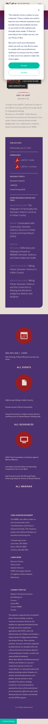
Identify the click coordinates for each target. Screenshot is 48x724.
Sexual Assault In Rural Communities (18, 407)
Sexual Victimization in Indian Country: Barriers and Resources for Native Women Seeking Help (22, 415)
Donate (13, 610)
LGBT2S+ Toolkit (27, 160)
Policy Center (15, 564)
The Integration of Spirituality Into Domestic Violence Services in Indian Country (23, 210)
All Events (24, 367)
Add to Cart (23, 95)
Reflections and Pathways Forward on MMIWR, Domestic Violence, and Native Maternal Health (23, 252)
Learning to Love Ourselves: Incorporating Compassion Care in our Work (20, 468)
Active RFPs (15, 603)
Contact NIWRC (16, 607)
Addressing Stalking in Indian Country (19, 400)
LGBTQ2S (13, 185)
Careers (14, 600)
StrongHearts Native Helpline (21, 574)
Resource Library (17, 561)
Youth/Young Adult (17, 189)
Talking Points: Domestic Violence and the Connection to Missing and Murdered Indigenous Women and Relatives (22, 288)
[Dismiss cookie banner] (39, 10)
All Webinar (24, 486)
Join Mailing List (16, 597)
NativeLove (15, 577)
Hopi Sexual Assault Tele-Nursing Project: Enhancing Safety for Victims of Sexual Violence (22, 477)
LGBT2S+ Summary (29, 166)
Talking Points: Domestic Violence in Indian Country (23, 269)
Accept (24, 65)
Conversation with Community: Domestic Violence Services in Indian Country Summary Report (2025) (22, 230)
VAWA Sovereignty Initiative (21, 571)
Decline (24, 72)
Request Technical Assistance (22, 594)
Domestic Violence (17, 181)
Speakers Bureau (17, 568)
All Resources (24, 424)
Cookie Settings (8, 721)
